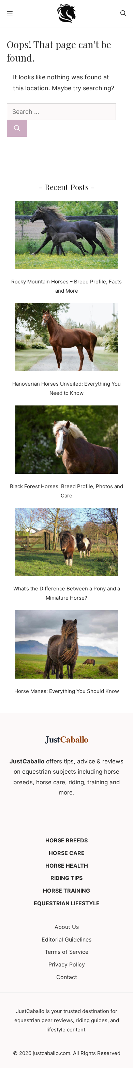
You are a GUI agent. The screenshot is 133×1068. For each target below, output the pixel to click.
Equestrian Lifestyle (67, 903)
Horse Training (66, 890)
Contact (66, 977)
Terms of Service (66, 951)
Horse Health (66, 865)
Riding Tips (66, 878)
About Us (67, 926)
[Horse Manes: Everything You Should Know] (66, 645)
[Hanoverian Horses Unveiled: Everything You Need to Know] (66, 338)
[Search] (17, 128)
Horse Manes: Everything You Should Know (66, 691)
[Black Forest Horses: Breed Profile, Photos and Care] (66, 441)
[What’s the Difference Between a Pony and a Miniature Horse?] (66, 543)
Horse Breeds (66, 840)
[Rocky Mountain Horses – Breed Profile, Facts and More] (66, 236)
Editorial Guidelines (66, 939)
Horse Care (67, 853)
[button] (123, 13)
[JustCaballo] (66, 13)
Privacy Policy (66, 964)
